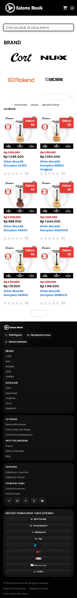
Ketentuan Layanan (17, 472)
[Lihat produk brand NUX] (54, 57)
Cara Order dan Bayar (18, 429)
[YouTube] (42, 500)
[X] (34, 500)
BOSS (8, 371)
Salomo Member (15, 451)
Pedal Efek (11, 393)
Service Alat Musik (16, 424)
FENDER (10, 376)
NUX (8, 361)
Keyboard (11, 408)
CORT (8, 356)
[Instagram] (17, 500)
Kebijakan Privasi (15, 477)
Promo (9, 446)
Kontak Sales (13, 493)
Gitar (8, 388)
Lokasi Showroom (15, 488)
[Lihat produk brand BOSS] (54, 79)
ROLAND (10, 366)
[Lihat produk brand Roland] (21, 79)
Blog (8, 456)
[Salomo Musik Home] (13, 327)
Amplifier (10, 398)
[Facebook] (9, 500)
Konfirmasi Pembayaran (19, 434)
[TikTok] (25, 500)
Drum (9, 403)
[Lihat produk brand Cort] (21, 57)
